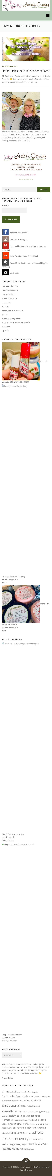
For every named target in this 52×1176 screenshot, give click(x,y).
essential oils (11, 1111)
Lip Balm (5, 330)
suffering (8, 1144)
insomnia (27, 1120)
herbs (37, 1115)
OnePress (37, 1167)
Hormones (7, 1119)
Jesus (34, 1119)
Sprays (4, 314)
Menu (48, 15)
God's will (5, 1116)
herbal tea (29, 1115)
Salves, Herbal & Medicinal (12, 310)
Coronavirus (24, 1100)
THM (31, 1144)
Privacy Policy (7, 1078)
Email (5, 205)
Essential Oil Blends (10, 286)
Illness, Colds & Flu (9, 298)
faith (21, 1112)
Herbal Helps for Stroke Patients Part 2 (26, 71)
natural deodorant (26, 1127)
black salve (39, 1096)
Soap (25, 1133)
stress (30, 1133)
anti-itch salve (22, 1092)
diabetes (25, 1105)
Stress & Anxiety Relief (11, 318)
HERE (27, 140)
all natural (9, 1091)
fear (25, 1111)
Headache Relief (8, 294)
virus (22, 1148)
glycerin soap (44, 1111)
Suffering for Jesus (21, 1144)
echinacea (35, 1105)
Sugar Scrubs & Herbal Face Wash (16, 322)
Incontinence (18, 1120)
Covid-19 (36, 1100)
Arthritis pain (33, 1092)
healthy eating (16, 1115)
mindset (45, 1123)
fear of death (33, 1112)
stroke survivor (36, 1139)
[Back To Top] (26, 1161)
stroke (38, 1132)
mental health (35, 1124)
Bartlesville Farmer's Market (18, 1096)
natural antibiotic (9, 1127)
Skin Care (5, 306)
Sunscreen (6, 326)
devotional (11, 1105)
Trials (38, 1144)
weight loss (29, 1149)
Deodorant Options (10, 290)
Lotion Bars (6, 302)
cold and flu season (10, 1101)
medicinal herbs (20, 1123)
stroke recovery (10, 66)
